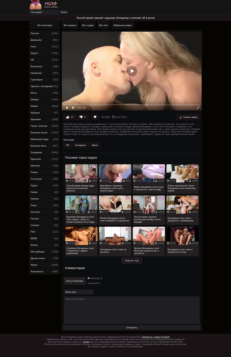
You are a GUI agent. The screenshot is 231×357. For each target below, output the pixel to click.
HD (32, 59)
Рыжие (34, 172)
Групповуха (37, 79)
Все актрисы (70, 25)
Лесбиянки (36, 73)
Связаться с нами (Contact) (156, 337)
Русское (35, 33)
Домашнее (36, 40)
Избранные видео (122, 25)
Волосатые (36, 66)
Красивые (36, 119)
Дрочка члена (38, 258)
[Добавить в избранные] (95, 117)
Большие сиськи (39, 132)
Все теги (103, 25)
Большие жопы (38, 145)
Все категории (45, 25)
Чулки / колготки (39, 126)
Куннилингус (37, 271)
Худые (34, 185)
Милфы (35, 99)
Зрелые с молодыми (41, 86)
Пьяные (35, 218)
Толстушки (36, 179)
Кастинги (35, 212)
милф (86, 341)
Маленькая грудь (39, 139)
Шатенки (35, 165)
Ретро (34, 205)
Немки (34, 192)
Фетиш (34, 245)
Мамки (34, 106)
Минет (34, 265)
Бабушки (35, 112)
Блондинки (36, 152)
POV (33, 231)
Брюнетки (36, 159)
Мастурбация (38, 251)
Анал (33, 46)
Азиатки (35, 198)
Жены (34, 93)
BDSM (34, 238)
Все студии (88, 25)
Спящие (35, 225)
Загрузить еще (132, 260)
